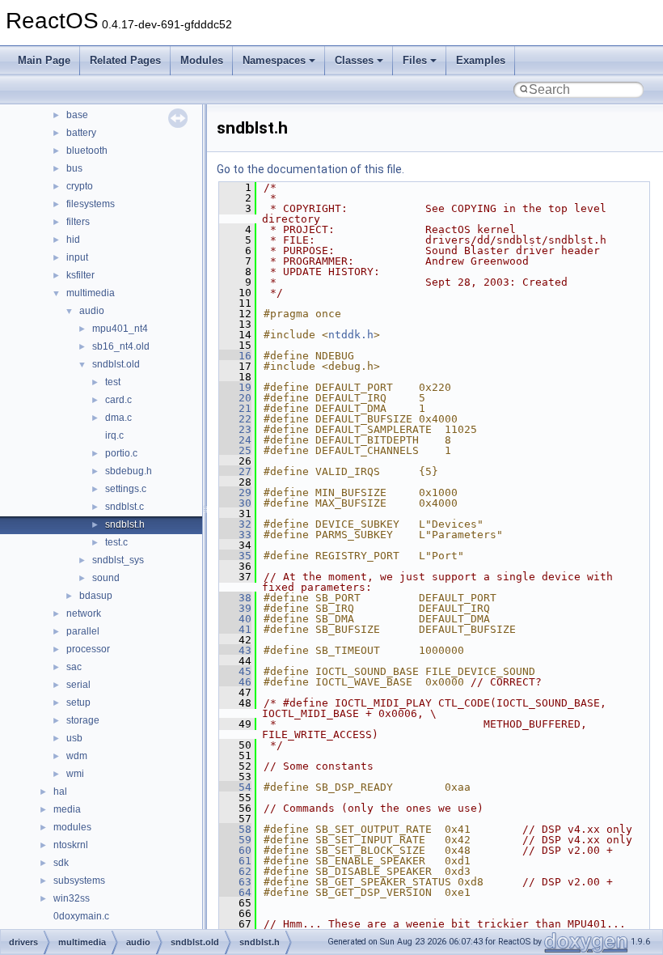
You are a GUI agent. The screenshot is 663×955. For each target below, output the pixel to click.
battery (81, 132)
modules (72, 827)
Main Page (44, 60)
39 (235, 608)
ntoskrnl (70, 845)
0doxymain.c (81, 916)
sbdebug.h (128, 471)
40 (235, 619)
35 (235, 556)
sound (106, 578)
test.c (116, 542)
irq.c (114, 435)
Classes (354, 60)
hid (73, 239)
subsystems (79, 880)
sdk (61, 862)
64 (235, 892)
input (77, 257)
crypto (79, 186)
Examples (480, 60)
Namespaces (274, 60)
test (112, 382)
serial (78, 684)
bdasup (95, 595)
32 (235, 524)
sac (74, 667)
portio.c (121, 453)
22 (235, 419)
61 (235, 861)
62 (235, 871)
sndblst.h (125, 524)
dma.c (118, 417)
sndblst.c (124, 506)
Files (415, 60)
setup (78, 702)
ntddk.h (351, 335)
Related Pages (125, 60)
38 (235, 598)
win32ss (71, 898)
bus (74, 168)
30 (235, 503)
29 (235, 492)
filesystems (90, 204)
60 (235, 850)
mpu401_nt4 (120, 328)
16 (235, 356)
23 (235, 429)
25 (235, 450)
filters (78, 221)
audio (91, 310)
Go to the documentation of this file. (310, 169)
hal (60, 791)
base (77, 115)
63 (235, 882)
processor (88, 649)
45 (235, 671)
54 (235, 787)
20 (235, 398)
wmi (75, 773)
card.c (118, 399)
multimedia (90, 293)
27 (235, 471)
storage (82, 720)
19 (235, 387)
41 (235, 629)
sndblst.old (116, 364)
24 (235, 440)
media (67, 809)
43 (235, 650)
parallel (82, 631)
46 (235, 682)
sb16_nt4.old (121, 346)
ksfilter (80, 275)
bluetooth (87, 150)
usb (74, 738)
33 (235, 534)
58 (235, 829)
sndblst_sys (118, 560)
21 (235, 408)
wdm (76, 756)
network (83, 613)
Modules (201, 60)
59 (235, 840)
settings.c (125, 488)
